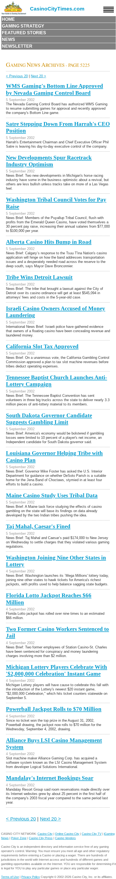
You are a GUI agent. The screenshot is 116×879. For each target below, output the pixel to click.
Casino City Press (41, 838)
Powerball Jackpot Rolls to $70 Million (53, 709)
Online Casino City (67, 833)
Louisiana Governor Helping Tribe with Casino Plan (54, 456)
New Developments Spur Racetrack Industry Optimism (49, 161)
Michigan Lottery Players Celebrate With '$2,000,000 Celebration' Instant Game (56, 670)
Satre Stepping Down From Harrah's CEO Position (58, 127)
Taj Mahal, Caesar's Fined (38, 526)
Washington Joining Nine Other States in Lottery (56, 561)
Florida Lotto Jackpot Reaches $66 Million (48, 598)
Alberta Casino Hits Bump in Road (48, 242)
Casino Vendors (65, 838)
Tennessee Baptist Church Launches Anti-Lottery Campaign (56, 380)
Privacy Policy (30, 876)
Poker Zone (18, 838)
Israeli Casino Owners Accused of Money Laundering (55, 311)
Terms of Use (10, 876)
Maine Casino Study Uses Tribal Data (52, 495)
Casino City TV (91, 833)
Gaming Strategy (23, 26)
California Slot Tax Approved (42, 346)
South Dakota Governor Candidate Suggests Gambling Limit (49, 418)
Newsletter (17, 46)
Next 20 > (38, 76)
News (8, 39)
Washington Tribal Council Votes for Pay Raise (56, 203)
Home (8, 19)
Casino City (45, 833)
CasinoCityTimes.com (57, 9)
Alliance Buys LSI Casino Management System (54, 743)
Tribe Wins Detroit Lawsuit (39, 277)
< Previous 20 (17, 76)
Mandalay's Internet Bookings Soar (49, 778)
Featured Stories (24, 32)
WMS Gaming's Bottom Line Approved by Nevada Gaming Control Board (54, 89)
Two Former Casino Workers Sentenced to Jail (57, 632)
